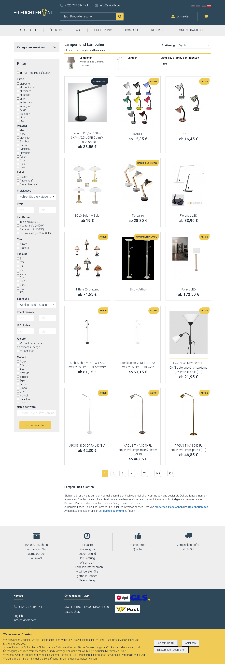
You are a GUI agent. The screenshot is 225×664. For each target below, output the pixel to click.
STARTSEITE (28, 30)
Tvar (19, 239)
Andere (21, 338)
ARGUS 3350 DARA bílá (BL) (87, 445)
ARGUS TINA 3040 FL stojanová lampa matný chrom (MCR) (138, 450)
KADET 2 (188, 134)
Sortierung (168, 45)
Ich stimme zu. (165, 643)
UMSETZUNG (103, 30)
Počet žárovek (25, 312)
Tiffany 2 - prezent (87, 289)
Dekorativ (84, 65)
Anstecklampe (87, 61)
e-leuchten (69, 50)
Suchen (120, 16)
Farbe (20, 79)
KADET (137, 134)
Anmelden (183, 16)
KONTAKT (131, 30)
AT (209, 6)
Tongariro (138, 215)
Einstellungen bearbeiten (171, 649)
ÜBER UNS (57, 30)
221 (171, 473)
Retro (164, 63)
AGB (79, 30)
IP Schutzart (24, 325)
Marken (21, 357)
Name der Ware (26, 406)
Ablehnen (190, 643)
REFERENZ (158, 30)
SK (198, 6)
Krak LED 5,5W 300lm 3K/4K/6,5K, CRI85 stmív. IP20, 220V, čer (87, 137)
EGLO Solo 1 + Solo (87, 215)
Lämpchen (86, 57)
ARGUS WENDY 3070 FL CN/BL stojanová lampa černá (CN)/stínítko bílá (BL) (188, 367)
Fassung (22, 254)
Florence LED (188, 215)
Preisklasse (24, 190)
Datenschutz (72, 611)
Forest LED (188, 289)
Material (22, 125)
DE (204, 6)
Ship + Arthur (138, 289)
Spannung (23, 298)
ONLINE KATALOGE (191, 30)
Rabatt (21, 172)
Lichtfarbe (23, 217)
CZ (193, 6)
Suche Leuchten (35, 425)
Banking (99, 61)
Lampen (132, 57)
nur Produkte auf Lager (36, 72)
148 (157, 473)
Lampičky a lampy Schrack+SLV (180, 57)
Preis (20, 204)
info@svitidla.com (111, 5)
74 (144, 473)
